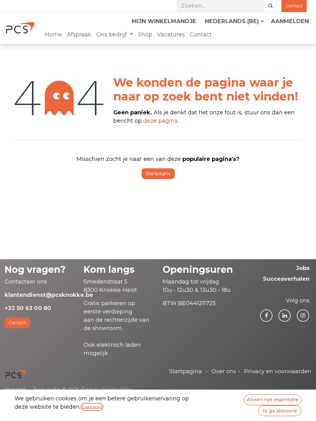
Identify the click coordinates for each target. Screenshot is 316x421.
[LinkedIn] (284, 315)
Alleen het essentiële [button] (273, 400)
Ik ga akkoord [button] (280, 411)
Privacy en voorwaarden (277, 371)
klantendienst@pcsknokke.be (49, 295)
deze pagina (160, 120)
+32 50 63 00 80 (28, 308)
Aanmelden (290, 21)
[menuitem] (53, 34)
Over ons (223, 371)
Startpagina (158, 173)
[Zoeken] (270, 6)
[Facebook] (266, 315)
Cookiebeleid (92, 407)
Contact (294, 6)
